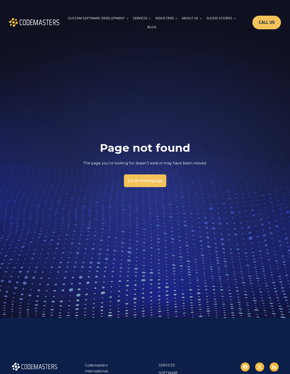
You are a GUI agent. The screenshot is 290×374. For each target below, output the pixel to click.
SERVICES (167, 365)
